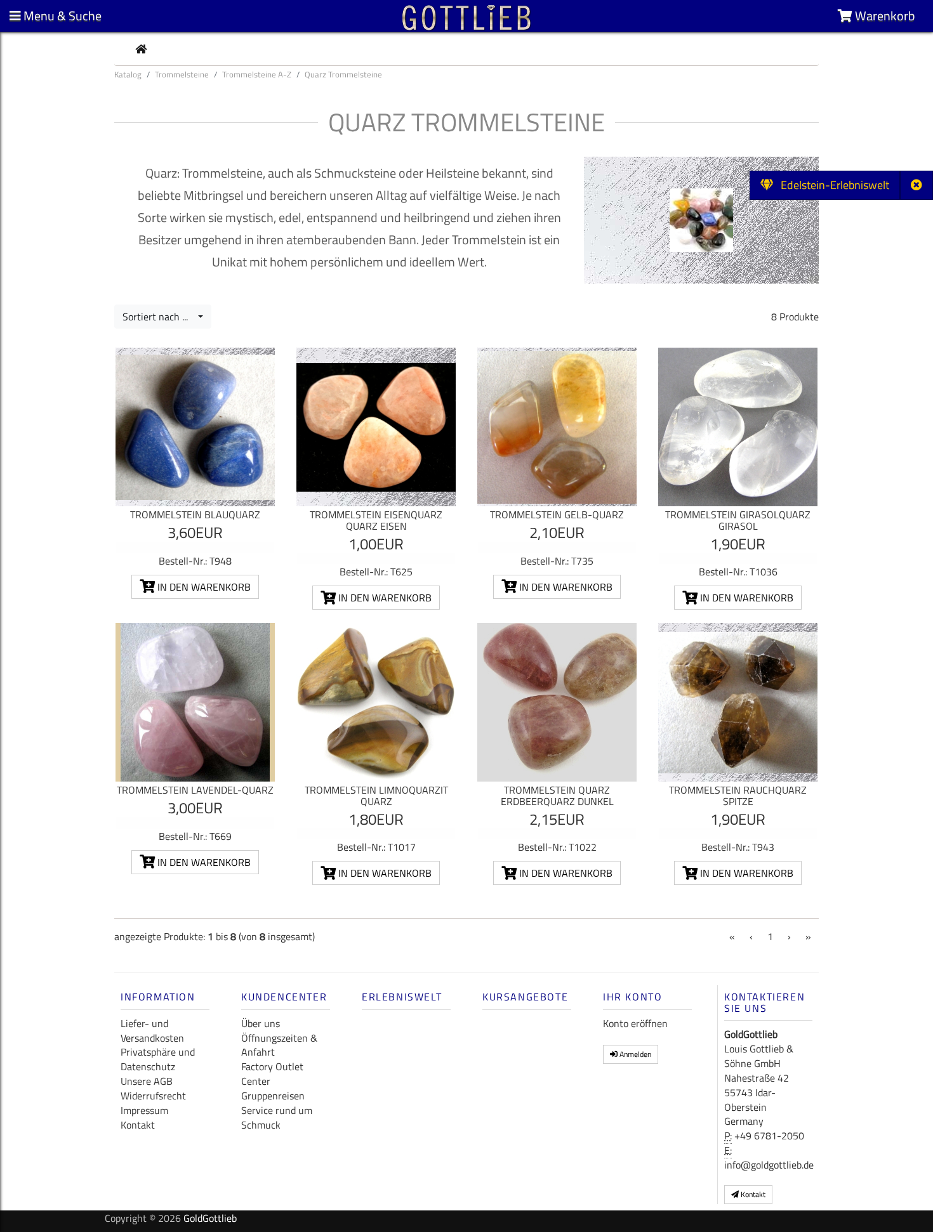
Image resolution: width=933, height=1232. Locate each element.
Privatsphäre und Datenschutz (158, 1059)
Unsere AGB (147, 1081)
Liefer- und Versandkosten (152, 1030)
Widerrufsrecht (153, 1095)
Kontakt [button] (752, 1194)
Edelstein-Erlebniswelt (831, 184)
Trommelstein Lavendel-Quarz (195, 789)
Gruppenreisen (273, 1095)
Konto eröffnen (635, 1023)
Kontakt (138, 1124)
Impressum (144, 1110)
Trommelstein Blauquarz (195, 514)
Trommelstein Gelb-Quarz (557, 514)
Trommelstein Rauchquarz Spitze (738, 795)
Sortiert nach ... (158, 316)
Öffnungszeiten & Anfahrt (279, 1045)
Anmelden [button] (634, 1054)
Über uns (260, 1023)
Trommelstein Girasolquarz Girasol (738, 520)
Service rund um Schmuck (276, 1117)
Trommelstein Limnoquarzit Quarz (376, 795)
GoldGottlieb (210, 1218)
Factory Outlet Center (272, 1074)
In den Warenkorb (203, 586)
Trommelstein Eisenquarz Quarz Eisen (376, 520)
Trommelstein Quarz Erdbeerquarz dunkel (557, 795)
